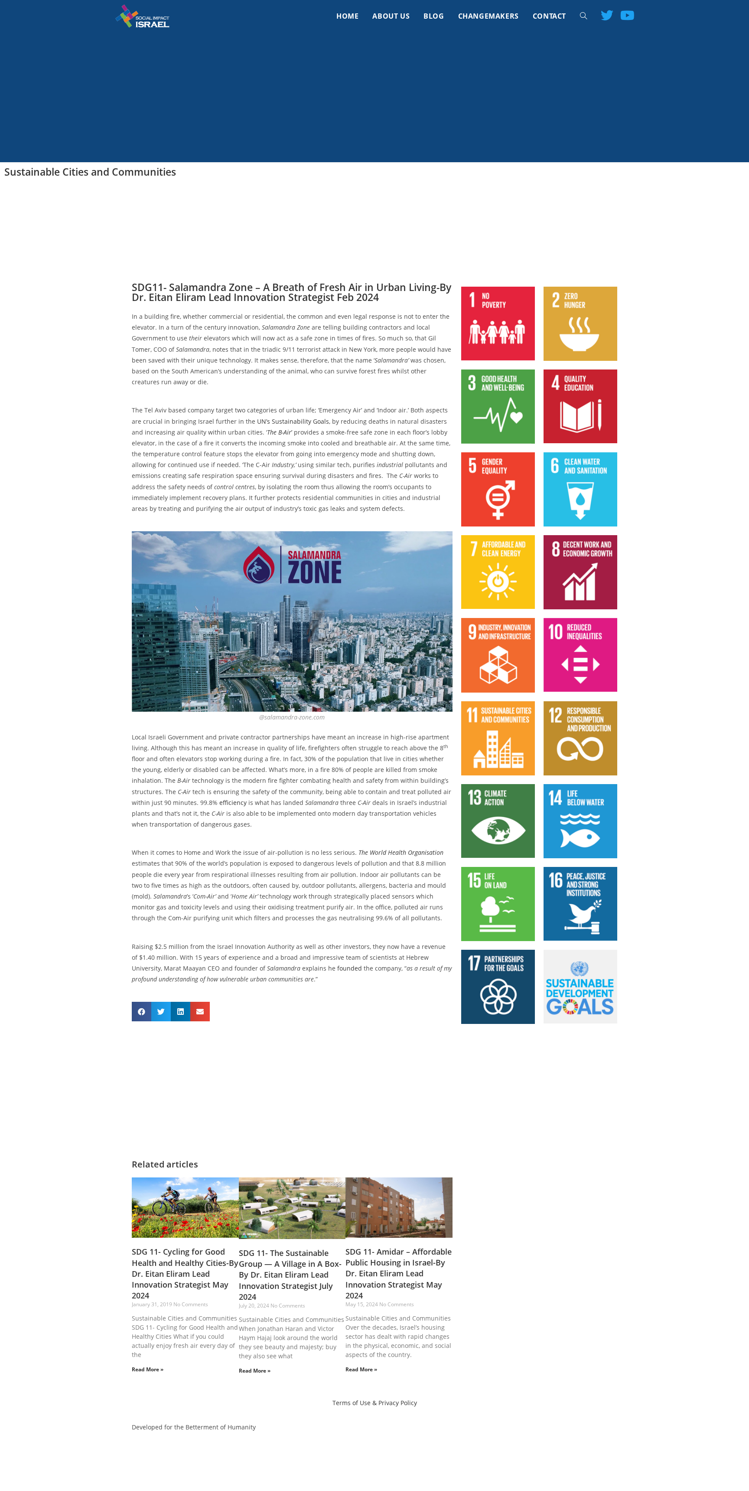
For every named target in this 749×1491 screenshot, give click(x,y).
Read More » (147, 1369)
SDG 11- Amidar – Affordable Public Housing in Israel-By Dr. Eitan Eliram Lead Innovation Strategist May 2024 (398, 1273)
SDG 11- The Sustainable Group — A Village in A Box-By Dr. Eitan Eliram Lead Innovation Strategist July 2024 (290, 1275)
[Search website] (583, 16)
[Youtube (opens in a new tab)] (627, 15)
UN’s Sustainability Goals (293, 421)
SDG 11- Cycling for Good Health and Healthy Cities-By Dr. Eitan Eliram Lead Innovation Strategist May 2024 (185, 1273)
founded (349, 968)
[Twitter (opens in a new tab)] (607, 15)
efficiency (233, 802)
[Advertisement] (374, 97)
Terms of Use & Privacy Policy (374, 1403)
